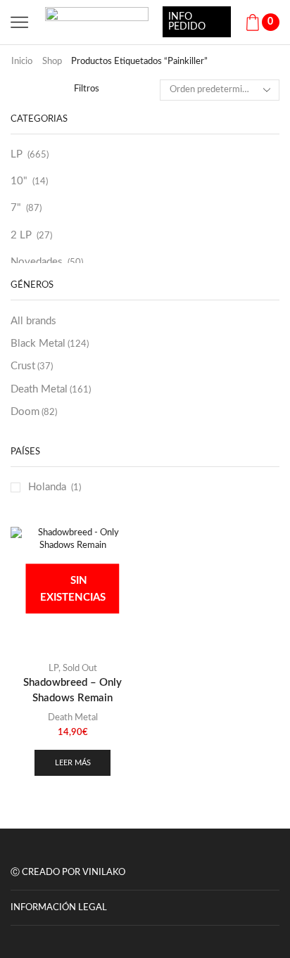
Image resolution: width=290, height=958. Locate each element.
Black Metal (50, 343)
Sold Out (80, 668)
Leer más (73, 763)
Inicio (21, 61)
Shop (52, 61)
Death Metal (51, 389)
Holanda (47, 487)
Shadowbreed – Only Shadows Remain (72, 690)
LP (17, 154)
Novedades (37, 262)
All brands (33, 321)
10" (19, 181)
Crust (32, 366)
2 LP (21, 235)
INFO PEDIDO (187, 22)
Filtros (86, 89)
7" (16, 208)
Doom (34, 412)
